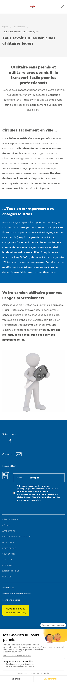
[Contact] (19, 455)
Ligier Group (9, 548)
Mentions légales (11, 600)
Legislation (8, 565)
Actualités (8, 560)
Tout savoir (8, 554)
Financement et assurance (16, 537)
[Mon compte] (62, 7)
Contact (6, 577)
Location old (9, 543)
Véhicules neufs (10, 520)
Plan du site (8, 588)
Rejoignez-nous (10, 571)
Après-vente (9, 531)
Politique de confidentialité (16, 594)
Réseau (6, 525)
